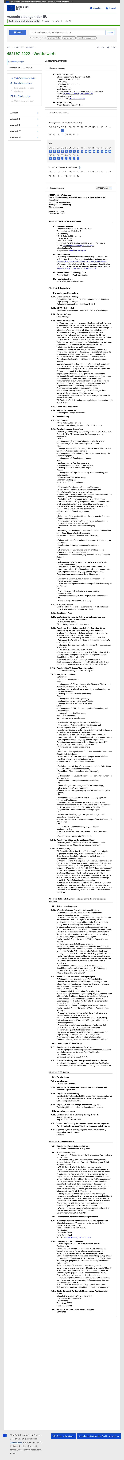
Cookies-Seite (16, 1442)
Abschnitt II (15, 119)
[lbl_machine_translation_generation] (80, 167)
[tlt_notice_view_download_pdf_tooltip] (50, 151)
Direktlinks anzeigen (23, 83)
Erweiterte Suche (54, 38)
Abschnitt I (14, 113)
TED (8, 47)
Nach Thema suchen (85, 38)
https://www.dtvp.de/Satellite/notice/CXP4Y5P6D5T (77, 269)
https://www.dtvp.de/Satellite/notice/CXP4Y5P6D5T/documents (82, 262)
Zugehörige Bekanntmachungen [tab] (20, 67)
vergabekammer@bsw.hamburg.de (77, 1237)
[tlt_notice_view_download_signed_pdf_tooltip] (62, 130)
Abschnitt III (15, 125)
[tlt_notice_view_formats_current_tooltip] (110, 188)
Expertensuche (69, 38)
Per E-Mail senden (22, 96)
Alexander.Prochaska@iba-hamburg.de (78, 94)
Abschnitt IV (15, 131)
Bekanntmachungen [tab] (16, 62)
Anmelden (97, 8)
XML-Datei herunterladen (25, 78)
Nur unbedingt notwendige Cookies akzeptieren (98, 1436)
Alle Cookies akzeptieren (63, 1436)
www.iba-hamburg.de (77, 99)
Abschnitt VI (15, 137)
